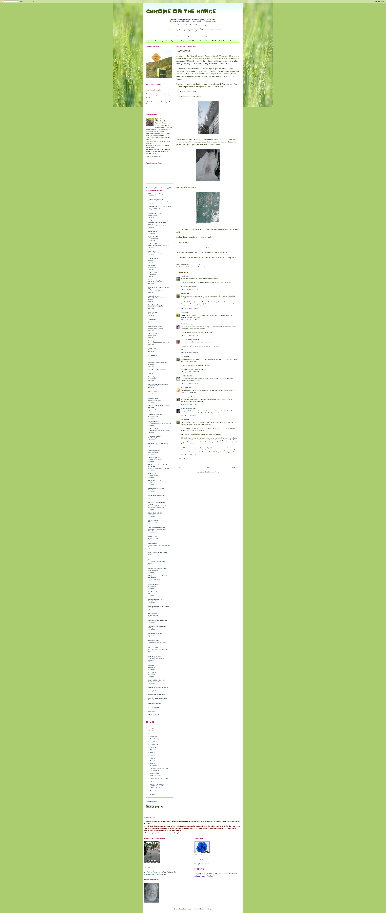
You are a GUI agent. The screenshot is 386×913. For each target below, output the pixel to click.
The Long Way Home (154, 715)
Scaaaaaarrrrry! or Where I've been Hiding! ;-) (157, 530)
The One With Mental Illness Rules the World (159, 406)
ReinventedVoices (153, 585)
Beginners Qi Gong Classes (155, 306)
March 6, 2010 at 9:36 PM (188, 415)
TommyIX (197, 909)
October (152, 741)
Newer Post (181, 467)
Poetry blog (169, 41)
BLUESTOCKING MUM (156, 488)
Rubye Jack (151, 711)
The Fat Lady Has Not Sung (156, 290)
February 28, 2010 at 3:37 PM (189, 383)
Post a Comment (183, 458)
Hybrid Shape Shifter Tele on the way (158, 245)
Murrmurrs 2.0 (152, 267)
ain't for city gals (153, 707)
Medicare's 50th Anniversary (157, 648)
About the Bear (204, 41)
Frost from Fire (152, 335)
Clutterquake (152, 613)
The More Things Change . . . (156, 253)
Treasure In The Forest (154, 357)
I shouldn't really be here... (155, 328)
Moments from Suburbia (156, 326)
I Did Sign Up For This (154, 409)
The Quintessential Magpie (156, 527)
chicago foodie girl (154, 296)
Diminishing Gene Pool (155, 599)
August (152, 747)
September (153, 744)
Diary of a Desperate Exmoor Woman (157, 503)
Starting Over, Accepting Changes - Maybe (159, 288)
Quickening (151, 667)
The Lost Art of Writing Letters (156, 226)
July (151, 750)
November (153, 739)
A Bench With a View (155, 273)
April (152, 758)
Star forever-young (154, 280)
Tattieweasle (184, 387)
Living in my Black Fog (155, 194)
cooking (183, 267)
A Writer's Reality (153, 429)
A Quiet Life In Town (154, 386)
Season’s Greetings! (153, 452)
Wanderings (152, 377)
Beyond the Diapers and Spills (157, 362)
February (153, 763)
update (150, 497)
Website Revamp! (153, 238)
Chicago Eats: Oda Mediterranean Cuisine (157, 298)
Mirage (150, 554)
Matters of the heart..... (154, 350)
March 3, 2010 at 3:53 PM (188, 393)
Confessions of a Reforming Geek (158, 443)
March (152, 761)
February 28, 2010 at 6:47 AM (189, 320)
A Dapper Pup (152, 274)
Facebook (233, 41)
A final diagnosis (153, 475)
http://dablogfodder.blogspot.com (154, 874)
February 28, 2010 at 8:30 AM (189, 335)
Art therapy (151, 515)
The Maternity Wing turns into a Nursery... (157, 562)
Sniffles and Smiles (186, 408)
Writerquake (152, 319)
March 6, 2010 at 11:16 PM (189, 454)
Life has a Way (152, 586)
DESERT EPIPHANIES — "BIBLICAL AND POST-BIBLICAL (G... (158, 785)
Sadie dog (189, 267)
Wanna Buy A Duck (154, 436)
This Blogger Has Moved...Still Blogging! (156, 659)
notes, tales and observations (157, 370)
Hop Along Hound (153, 682)
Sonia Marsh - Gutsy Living (156, 694)
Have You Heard (153, 312)
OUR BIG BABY (155, 773)
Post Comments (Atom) (212, 472)
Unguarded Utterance (155, 633)
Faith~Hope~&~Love (154, 657)
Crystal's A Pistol (153, 640)
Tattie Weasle (152, 348)
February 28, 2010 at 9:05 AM (189, 352)
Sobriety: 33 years (153, 321)
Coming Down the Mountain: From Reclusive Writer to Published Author (159, 222)
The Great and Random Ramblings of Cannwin (159, 466)
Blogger (209, 909)
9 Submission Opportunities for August (159, 201)
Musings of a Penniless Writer (157, 569)
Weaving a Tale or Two (155, 214)
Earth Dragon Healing (155, 305)
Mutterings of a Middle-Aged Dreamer (158, 468)
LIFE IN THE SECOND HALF (157, 391)
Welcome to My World (155, 414)
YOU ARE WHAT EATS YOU (159, 778)
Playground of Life (153, 445)
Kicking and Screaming (154, 628)
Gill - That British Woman (189, 339)
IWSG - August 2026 (154, 215)
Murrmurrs (151, 265)
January (152, 791)
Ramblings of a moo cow (155, 592)
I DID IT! (150, 490)
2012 (150, 728)
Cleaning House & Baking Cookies (158, 606)
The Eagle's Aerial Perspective (157, 481)
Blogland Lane (152, 543)
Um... (149, 593)
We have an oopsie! (153, 522)
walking (198, 267)
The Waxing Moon (154, 458)
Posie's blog (151, 560)
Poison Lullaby (152, 536)
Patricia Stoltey (153, 520)
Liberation (151, 364)
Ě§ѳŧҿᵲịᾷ (151, 666)
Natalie (183, 276)
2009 (150, 794)
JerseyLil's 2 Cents (154, 450)
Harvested (151, 635)
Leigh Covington (153, 398)
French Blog (180, 41)
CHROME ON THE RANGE (181, 11)
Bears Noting (159, 41)
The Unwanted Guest (154, 579)
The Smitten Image (154, 334)
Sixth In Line (152, 474)
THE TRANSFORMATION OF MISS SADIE (159, 769)
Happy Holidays (152, 601)
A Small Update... (153, 608)
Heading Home (152, 393)
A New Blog (151, 482)
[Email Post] (198, 265)
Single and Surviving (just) (156, 680)
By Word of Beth (153, 237)
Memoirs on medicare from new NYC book (158, 650)
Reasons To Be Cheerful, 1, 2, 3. (158, 687)
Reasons (183, 313)
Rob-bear (184, 293)
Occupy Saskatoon (154, 691)
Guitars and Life (153, 244)
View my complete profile (153, 156)
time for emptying (153, 615)
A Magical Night (153, 416)
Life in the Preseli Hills (155, 513)
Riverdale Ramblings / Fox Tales (158, 384)
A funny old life (153, 258)
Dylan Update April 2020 (155, 281)
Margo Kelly (152, 251)
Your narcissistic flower (154, 459)
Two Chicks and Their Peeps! (157, 626)
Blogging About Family (155, 400)
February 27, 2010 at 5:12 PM (189, 289)
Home (149, 41)
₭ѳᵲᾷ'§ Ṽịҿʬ (152, 673)
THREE (152, 781)
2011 (150, 731)
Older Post (235, 467)
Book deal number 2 (153, 570)
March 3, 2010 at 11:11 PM (189, 404)
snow (194, 267)
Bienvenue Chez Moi (154, 704)
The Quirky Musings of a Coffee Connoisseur (158, 576)
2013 (150, 725)
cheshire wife (185, 376)
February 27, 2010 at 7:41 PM (189, 308)
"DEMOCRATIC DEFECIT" (158, 776)
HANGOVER (154, 766)
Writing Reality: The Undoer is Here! (158, 430)
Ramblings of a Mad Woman (157, 495)
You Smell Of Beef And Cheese (157, 642)
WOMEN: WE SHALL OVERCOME (159, 206)
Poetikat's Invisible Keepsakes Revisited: (157, 699)
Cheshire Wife (152, 231)
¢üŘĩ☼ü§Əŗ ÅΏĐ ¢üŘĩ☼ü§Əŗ (157, 552)
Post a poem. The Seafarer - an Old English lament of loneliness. (157, 506)
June (151, 752)
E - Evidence (151, 314)
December (153, 736)
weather (204, 267)
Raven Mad (151, 674)
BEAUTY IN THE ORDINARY (157, 621)
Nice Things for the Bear (219, 41)
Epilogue (150, 260)
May (151, 755)
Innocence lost (152, 378)
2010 (150, 734)
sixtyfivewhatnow (153, 422)
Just (149, 371)
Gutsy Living (185, 397)
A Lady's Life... (153, 355)
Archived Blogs (191, 41)
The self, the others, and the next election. (159, 423)
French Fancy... (185, 324)
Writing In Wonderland (155, 199)
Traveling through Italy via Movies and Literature (159, 546)
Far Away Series (153, 341)
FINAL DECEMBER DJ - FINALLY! (158, 342)
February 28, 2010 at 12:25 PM (190, 372)
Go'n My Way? (152, 438)
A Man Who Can (153, 538)
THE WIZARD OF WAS (155, 208)
